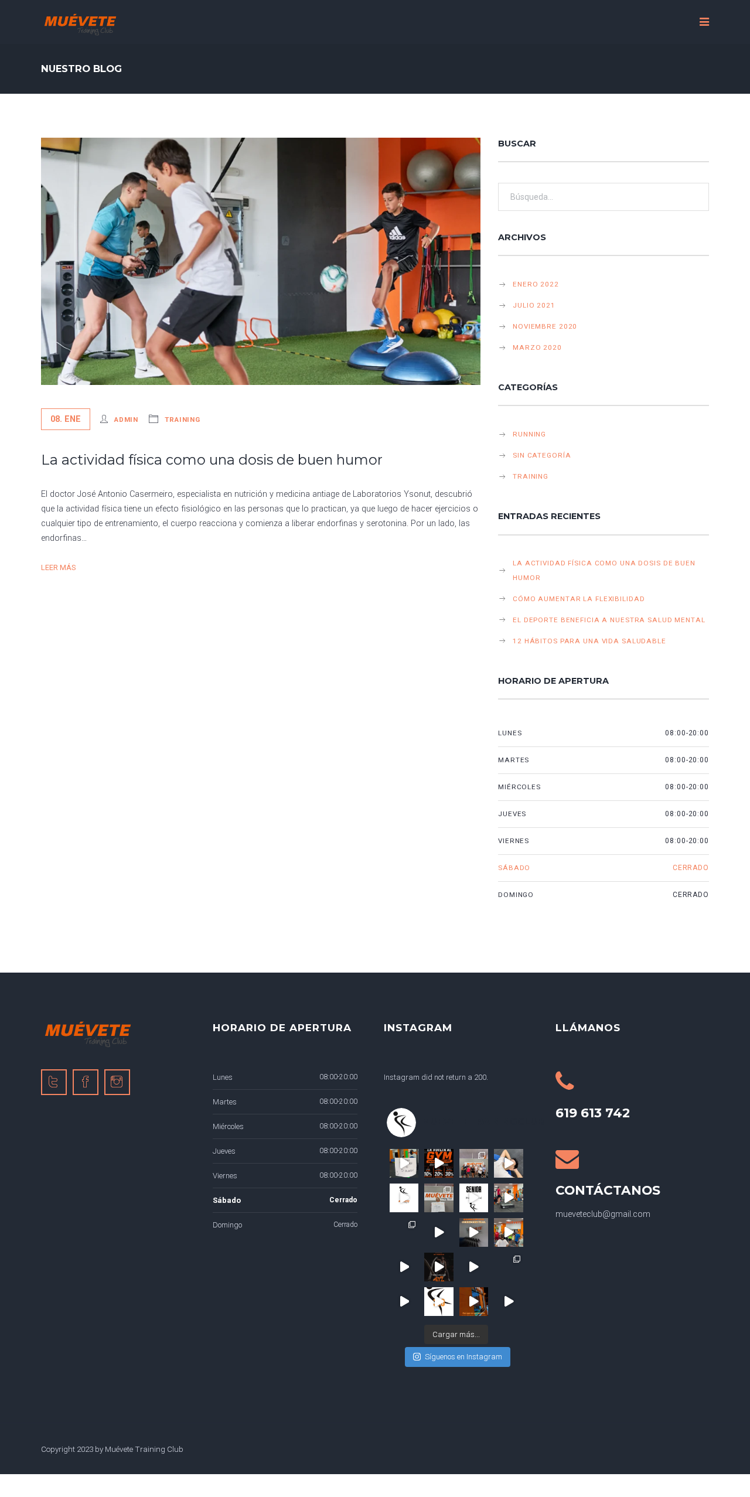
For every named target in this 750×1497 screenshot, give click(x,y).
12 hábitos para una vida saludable (589, 641)
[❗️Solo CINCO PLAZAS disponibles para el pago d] (404, 1198)
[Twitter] (54, 1082)
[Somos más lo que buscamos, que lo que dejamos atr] (404, 1232)
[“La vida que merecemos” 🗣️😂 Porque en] (508, 1163)
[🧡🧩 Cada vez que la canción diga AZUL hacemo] (508, 1198)
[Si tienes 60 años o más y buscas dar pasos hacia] (473, 1198)
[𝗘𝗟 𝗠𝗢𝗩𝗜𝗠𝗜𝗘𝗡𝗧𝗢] (508, 1301)
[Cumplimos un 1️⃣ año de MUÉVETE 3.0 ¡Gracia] (473, 1267)
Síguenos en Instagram (463, 1356)
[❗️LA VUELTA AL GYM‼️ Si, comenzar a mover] (438, 1163)
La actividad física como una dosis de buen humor (212, 459)
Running (529, 434)
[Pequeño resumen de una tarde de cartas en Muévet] (473, 1163)
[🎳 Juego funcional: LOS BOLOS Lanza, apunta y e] (438, 1232)
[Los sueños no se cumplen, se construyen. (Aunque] (473, 1301)
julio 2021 (534, 305)
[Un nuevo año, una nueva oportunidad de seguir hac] (404, 1267)
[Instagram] (117, 1082)
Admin (126, 419)
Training (182, 419)
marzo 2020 (537, 347)
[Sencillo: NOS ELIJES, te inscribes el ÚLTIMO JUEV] (438, 1267)
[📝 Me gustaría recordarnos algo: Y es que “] (508, 1267)
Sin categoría (542, 455)
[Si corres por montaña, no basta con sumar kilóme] (473, 1232)
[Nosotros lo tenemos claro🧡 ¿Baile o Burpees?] (404, 1163)
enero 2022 (536, 284)
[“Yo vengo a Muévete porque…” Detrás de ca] (438, 1198)
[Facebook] (85, 1082)
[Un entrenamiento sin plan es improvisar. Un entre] (508, 1232)
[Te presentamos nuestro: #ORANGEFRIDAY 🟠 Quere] (404, 1301)
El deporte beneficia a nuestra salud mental (609, 620)
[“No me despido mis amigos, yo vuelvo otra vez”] (438, 1301)
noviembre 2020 (545, 326)
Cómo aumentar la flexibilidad (579, 599)
